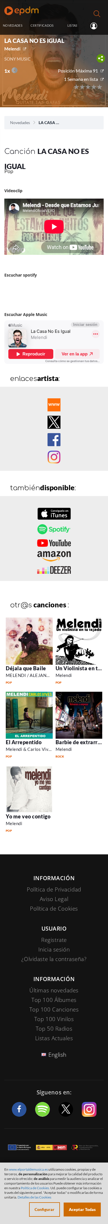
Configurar (44, 1209)
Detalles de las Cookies (34, 1197)
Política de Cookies (54, 908)
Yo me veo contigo (28, 816)
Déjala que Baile (26, 668)
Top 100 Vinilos (54, 1019)
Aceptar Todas (82, 1209)
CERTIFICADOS (42, 25)
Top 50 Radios (54, 1028)
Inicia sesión (96, 26)
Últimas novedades (54, 990)
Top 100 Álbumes (54, 1000)
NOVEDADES (12, 25)
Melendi (12, 48)
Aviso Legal (54, 899)
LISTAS (72, 25)
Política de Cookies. (35, 1188)
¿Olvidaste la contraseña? (53, 959)
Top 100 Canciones (54, 1009)
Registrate (54, 940)
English (57, 1054)
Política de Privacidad (54, 889)
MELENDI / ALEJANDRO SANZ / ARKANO (49, 675)
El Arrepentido (24, 742)
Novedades (20, 122)
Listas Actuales (54, 1038)
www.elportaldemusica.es (28, 1169)
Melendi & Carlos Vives (29, 749)
